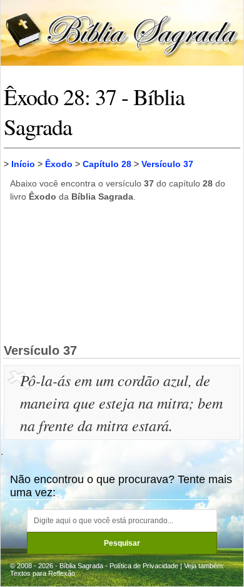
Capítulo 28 (107, 164)
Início (23, 164)
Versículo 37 (167, 164)
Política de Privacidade (143, 565)
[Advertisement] (122, 272)
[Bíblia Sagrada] (122, 32)
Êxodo (59, 164)
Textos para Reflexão (42, 573)
